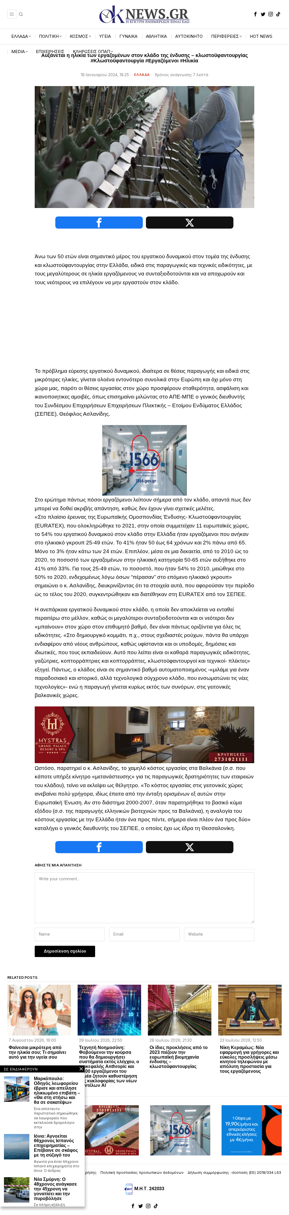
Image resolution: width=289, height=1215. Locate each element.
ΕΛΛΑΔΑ (142, 75)
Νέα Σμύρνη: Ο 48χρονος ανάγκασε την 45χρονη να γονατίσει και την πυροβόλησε (55, 1189)
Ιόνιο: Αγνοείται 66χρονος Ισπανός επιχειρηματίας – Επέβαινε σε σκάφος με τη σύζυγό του (56, 1145)
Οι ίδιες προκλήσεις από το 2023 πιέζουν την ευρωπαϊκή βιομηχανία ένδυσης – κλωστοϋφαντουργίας (179, 1057)
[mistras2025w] (144, 734)
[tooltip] (255, 14)
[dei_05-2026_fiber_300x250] (252, 1130)
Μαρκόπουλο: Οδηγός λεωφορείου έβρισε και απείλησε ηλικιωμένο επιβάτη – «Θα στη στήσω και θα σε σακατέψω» (57, 1090)
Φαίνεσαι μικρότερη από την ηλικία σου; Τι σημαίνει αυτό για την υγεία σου (37, 1052)
